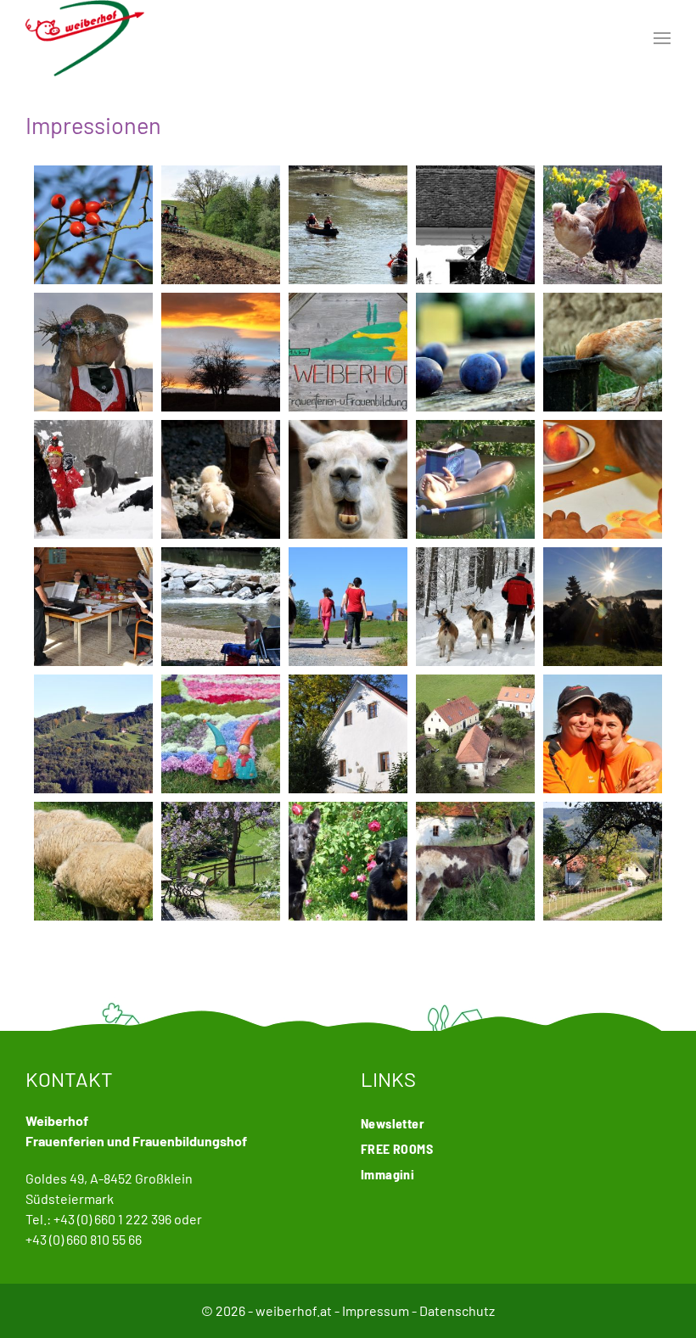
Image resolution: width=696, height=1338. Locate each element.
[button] (662, 38)
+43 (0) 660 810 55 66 (83, 1239)
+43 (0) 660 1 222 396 (112, 1219)
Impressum (375, 1310)
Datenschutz (457, 1310)
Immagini (387, 1174)
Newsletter (392, 1123)
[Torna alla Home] (84, 38)
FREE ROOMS (397, 1148)
